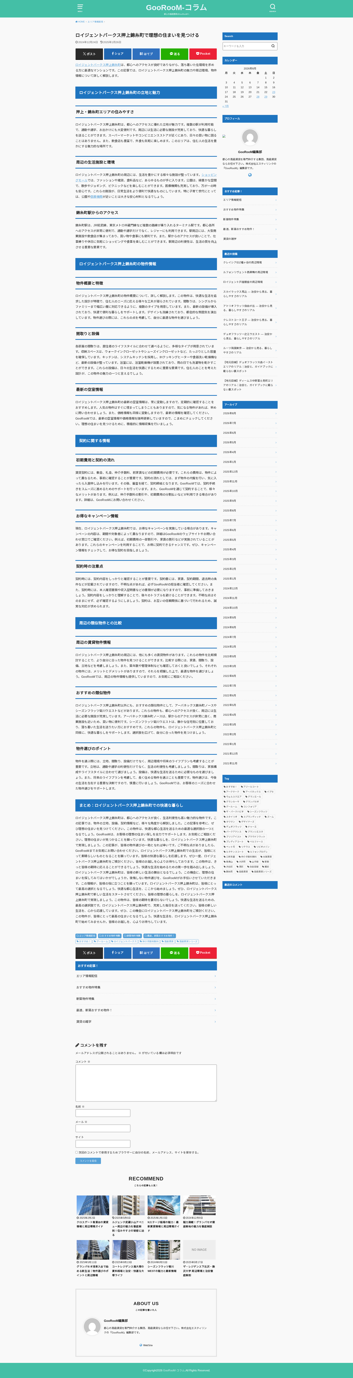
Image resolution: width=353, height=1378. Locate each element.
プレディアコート (235, 841)
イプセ (270, 791)
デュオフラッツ (234, 826)
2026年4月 (229, 452)
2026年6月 (229, 432)
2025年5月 (229, 539)
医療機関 (96, 196)
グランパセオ (252, 801)
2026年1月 (229, 461)
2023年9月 (229, 656)
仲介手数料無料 (150, 941)
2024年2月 (229, 646)
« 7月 (225, 106)
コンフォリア (250, 806)
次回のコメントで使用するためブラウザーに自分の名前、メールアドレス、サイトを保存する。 (139, 1152)
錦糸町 (229, 871)
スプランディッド (252, 817)
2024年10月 (230, 607)
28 (257, 96)
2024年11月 (230, 598)
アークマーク (232, 791)
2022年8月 (229, 675)
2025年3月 (229, 559)
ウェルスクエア (234, 796)
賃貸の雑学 (83, 1021)
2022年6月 (229, 695)
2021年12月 (230, 753)
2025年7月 (229, 520)
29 (265, 96)
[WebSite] (250, 175)
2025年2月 (229, 568)
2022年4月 (229, 714)
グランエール (254, 796)
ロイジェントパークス (125, 941)
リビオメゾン (263, 847)
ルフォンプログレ (259, 852)
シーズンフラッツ (258, 811)
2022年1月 (229, 744)
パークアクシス (233, 831)
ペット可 (230, 847)
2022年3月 (229, 724)
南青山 (229, 861)
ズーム (270, 817)
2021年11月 (230, 763)
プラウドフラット (256, 836)
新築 (267, 861)
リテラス (245, 847)
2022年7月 (229, 685)
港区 (241, 866)
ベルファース (256, 841)
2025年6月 (229, 530)
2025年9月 (229, 500)
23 (273, 92)
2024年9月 (229, 617)
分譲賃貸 (267, 856)
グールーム (102, 941)
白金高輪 (254, 866)
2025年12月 (230, 471)
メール (81, 1122)
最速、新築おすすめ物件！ (161, 936)
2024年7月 (229, 637)
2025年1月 (229, 578)
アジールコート (251, 787)
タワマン (230, 822)
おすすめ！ (85, 941)
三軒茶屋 (230, 856)
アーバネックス (253, 791)
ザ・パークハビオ (235, 811)
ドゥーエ (252, 826)
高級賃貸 (169, 941)
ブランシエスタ (255, 831)
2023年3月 (229, 666)
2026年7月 (229, 423)
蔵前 (267, 866)
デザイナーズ (247, 822)
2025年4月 (229, 549)
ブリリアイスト (233, 836)
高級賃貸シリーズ (188, 941)
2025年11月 (230, 481)
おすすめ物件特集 (111, 936)
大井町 (242, 861)
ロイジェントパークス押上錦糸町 (98, 64)
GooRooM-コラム (176, 7)
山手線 (255, 861)
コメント (82, 1061)
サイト (79, 1137)
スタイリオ (231, 817)
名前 (80, 1106)
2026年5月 (229, 442)
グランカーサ (232, 801)
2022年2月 (229, 734)
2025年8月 (229, 510)
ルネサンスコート (235, 852)
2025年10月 (230, 491)
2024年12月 (230, 588)
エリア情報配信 (87, 936)
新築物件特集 (133, 936)
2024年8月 (229, 627)
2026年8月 (229, 413)
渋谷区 (229, 866)
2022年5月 (229, 705)
